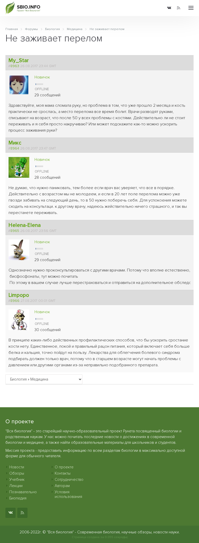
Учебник (17, 479)
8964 (14, 148)
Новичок (42, 77)
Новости (16, 467)
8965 (14, 231)
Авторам (62, 485)
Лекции (16, 485)
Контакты (62, 473)
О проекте (64, 467)
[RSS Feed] (178, 8)
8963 (14, 66)
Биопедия (17, 498)
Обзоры (16, 473)
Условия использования (68, 494)
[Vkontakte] (169, 8)
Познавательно (23, 492)
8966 (14, 301)
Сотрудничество (69, 479)
